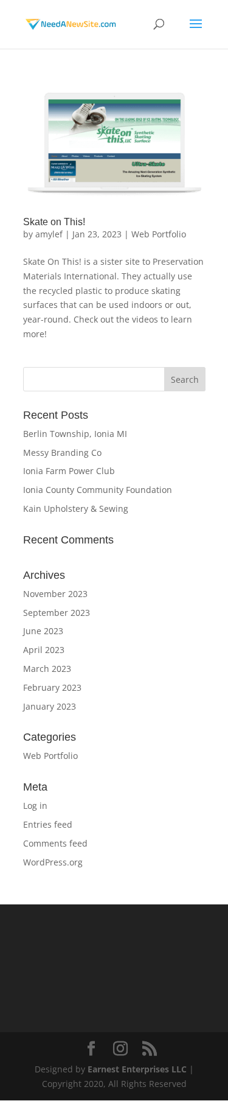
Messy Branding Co (62, 452)
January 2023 (49, 706)
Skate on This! (54, 222)
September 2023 (56, 612)
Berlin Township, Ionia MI (75, 433)
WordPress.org (53, 862)
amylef (49, 234)
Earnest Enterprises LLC (137, 1069)
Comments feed (55, 843)
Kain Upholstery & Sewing (75, 508)
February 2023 (52, 687)
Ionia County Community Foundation (97, 489)
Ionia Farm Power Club (69, 471)
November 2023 (55, 593)
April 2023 (43, 649)
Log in (35, 805)
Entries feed (47, 824)
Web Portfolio (158, 234)
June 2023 (43, 631)
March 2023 (47, 668)
